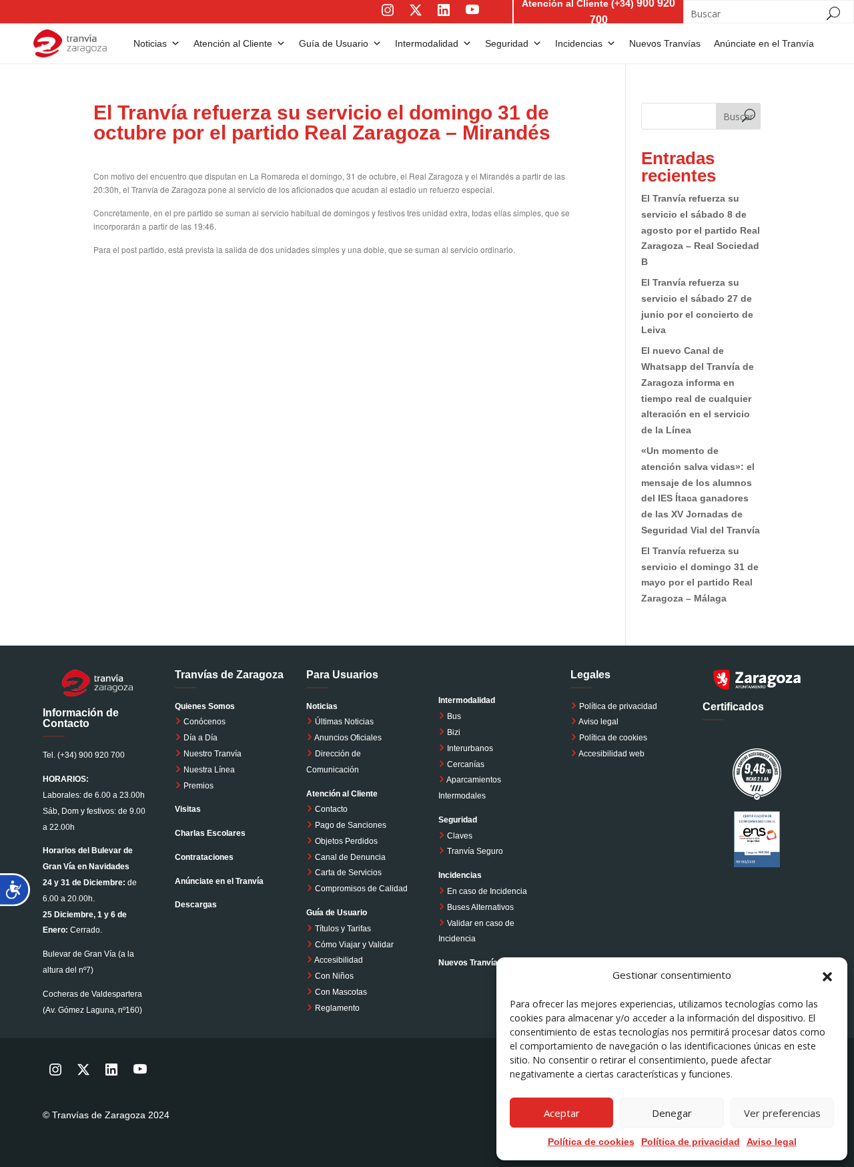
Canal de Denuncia (350, 857)
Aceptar (562, 1113)
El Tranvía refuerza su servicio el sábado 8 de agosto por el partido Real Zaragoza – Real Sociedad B (700, 230)
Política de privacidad (618, 706)
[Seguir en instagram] (387, 19)
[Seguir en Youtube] (485, 19)
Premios (197, 785)
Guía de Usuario (333, 43)
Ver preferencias (782, 1113)
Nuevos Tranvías (470, 962)
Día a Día (199, 737)
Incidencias (578, 43)
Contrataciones (204, 857)
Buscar (738, 116)
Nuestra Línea (208, 769)
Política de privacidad (690, 1141)
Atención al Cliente (232, 43)
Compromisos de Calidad (361, 888)
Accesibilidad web (611, 753)
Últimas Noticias (343, 721)
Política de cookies (591, 1141)
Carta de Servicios (347, 872)
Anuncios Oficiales (347, 737)
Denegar (672, 1113)
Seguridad (506, 43)
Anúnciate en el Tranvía (764, 43)
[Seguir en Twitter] (415, 19)
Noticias (150, 43)
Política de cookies (613, 737)
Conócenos (203, 721)
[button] (827, 975)
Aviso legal (772, 1141)
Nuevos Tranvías (665, 43)
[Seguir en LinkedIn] (443, 19)
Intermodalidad (426, 43)
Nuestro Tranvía (211, 753)
